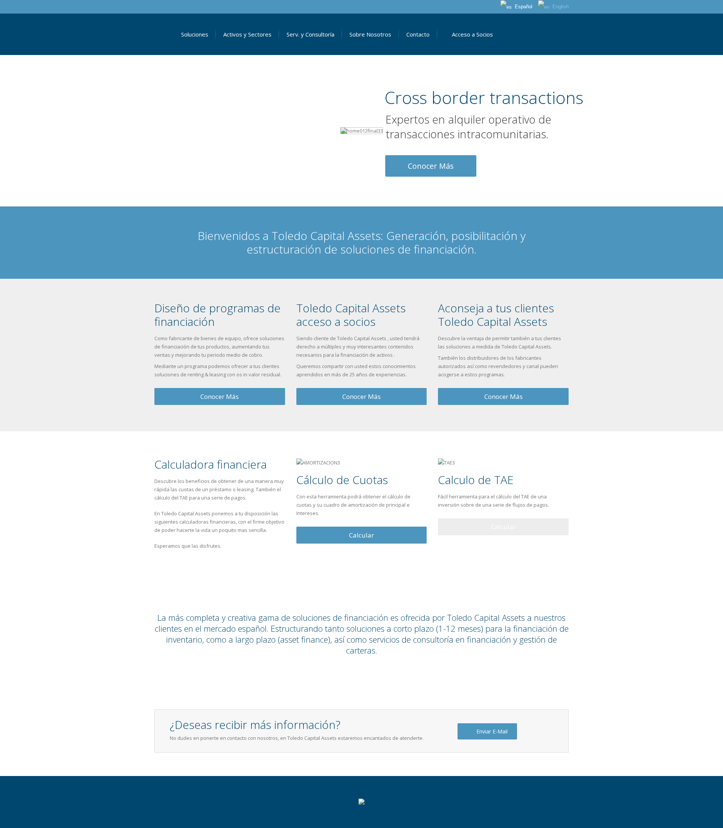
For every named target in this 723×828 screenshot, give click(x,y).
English (559, 6)
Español (522, 6)
